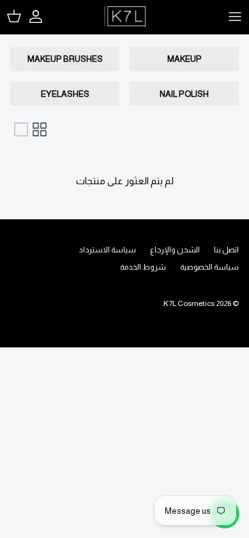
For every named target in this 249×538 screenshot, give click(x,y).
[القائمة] (235, 17)
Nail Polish (184, 94)
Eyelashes (65, 94)
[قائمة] (21, 129)
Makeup (184, 59)
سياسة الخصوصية (209, 267)
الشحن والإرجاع (175, 249)
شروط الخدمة (143, 267)
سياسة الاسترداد (107, 249)
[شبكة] (39, 129)
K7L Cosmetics (189, 303)
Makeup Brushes (65, 59)
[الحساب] (42, 17)
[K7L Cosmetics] (125, 16)
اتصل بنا (226, 249)
